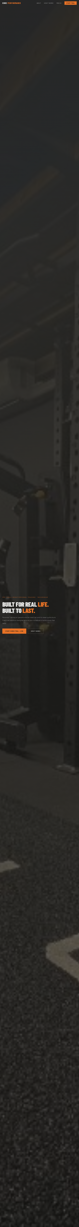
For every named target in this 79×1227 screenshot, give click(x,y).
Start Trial (70, 3)
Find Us (59, 3)
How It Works (48, 3)
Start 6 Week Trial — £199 (14, 631)
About (39, 3)
